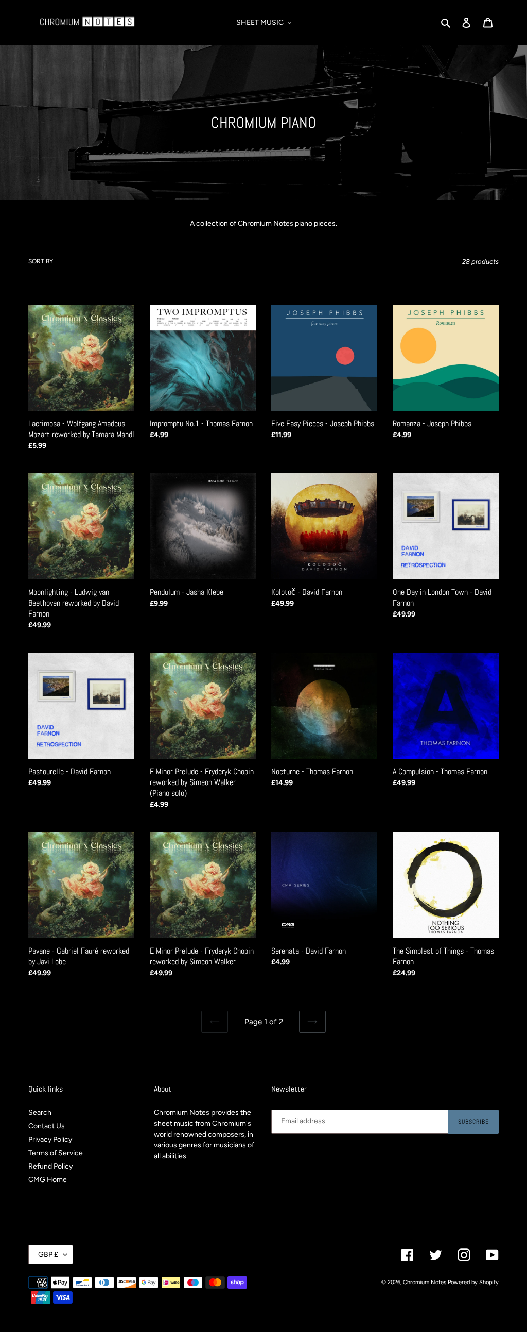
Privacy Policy (50, 1139)
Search (39, 1112)
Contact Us (46, 1126)
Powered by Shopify (473, 1282)
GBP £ (48, 1254)
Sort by (40, 261)
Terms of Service (55, 1152)
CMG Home (47, 1179)
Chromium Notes (424, 1282)
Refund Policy (50, 1166)
